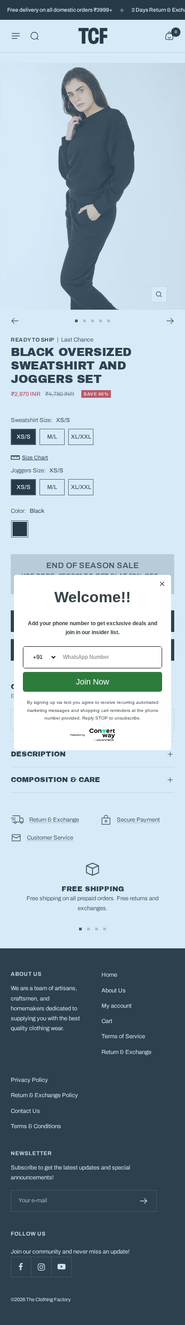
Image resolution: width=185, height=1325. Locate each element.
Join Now (92, 681)
